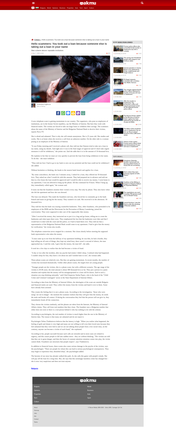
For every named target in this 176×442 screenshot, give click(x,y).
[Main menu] (33, 3)
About (35, 407)
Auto (76, 8)
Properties (70, 8)
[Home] (88, 3)
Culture (91, 8)
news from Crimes (125, 42)
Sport (86, 8)
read (120, 156)
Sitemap (36, 410)
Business (62, 8)
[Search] (142, 3)
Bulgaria (43, 8)
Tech (81, 8)
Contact (36, 419)
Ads (35, 416)
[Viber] (78, 113)
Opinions (55, 8)
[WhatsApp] (63, 113)
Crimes (37, 40)
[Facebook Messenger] (68, 113)
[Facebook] (58, 113)
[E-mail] (73, 113)
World (49, 8)
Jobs (35, 413)
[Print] (83, 113)
